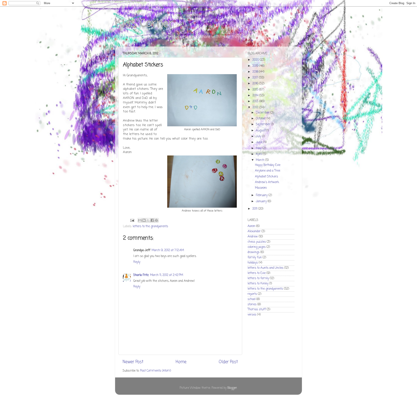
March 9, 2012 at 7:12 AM (168, 250)
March (260, 160)
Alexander (254, 231)
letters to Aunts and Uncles (265, 268)
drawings (254, 252)
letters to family (258, 278)
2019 (255, 66)
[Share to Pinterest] (156, 220)
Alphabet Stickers (266, 176)
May (259, 148)
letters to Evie (257, 273)
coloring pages (257, 247)
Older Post (228, 362)
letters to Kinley (258, 283)
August (261, 130)
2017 (255, 77)
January (262, 201)
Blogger (232, 388)
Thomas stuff (257, 309)
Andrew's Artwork (267, 182)
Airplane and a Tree (267, 171)
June (259, 142)
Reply (136, 262)
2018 (255, 72)
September (263, 124)
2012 (255, 107)
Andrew (253, 236)
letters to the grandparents (150, 226)
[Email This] (140, 220)
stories (252, 304)
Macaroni (261, 188)
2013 (255, 101)
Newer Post (133, 362)
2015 (255, 89)
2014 (255, 95)
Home (181, 362)
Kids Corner (144, 24)
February (262, 195)
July (259, 136)
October (261, 118)
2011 (255, 209)
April (259, 154)
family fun (255, 257)
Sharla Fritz (141, 275)
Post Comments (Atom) (155, 371)
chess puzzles (257, 242)
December (263, 112)
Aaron (251, 226)
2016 (255, 83)
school (251, 299)
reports (252, 294)
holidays (253, 262)
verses (252, 314)
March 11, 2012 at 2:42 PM (166, 275)
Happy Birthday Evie (267, 165)
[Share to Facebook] (152, 220)
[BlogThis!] (144, 220)
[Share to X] (148, 220)
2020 (256, 60)
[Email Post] (132, 220)
